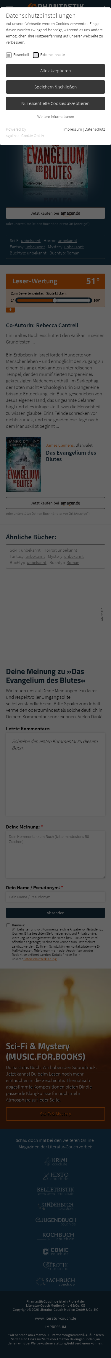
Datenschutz (95, 129)
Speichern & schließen (55, 87)
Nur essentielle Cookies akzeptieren (55, 103)
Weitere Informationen (55, 116)
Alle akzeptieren (55, 70)
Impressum (72, 129)
